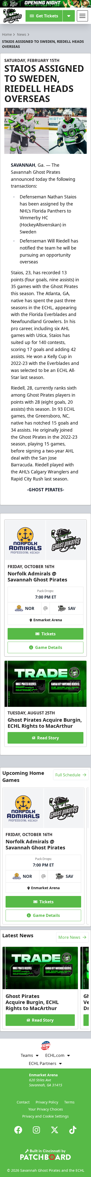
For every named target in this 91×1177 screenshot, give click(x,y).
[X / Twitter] (55, 1130)
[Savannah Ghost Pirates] (12, 15)
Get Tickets (47, 16)
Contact (23, 1102)
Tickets (48, 634)
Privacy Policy (47, 1102)
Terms (69, 1102)
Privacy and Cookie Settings (45, 1116)
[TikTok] (73, 1130)
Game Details (48, 647)
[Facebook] (18, 1130)
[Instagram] (36, 1130)
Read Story (48, 738)
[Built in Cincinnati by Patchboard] (45, 1154)
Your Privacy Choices (45, 1109)
